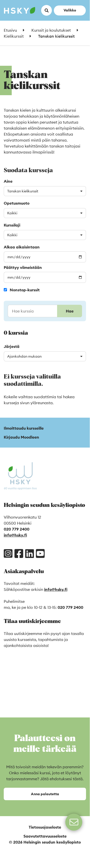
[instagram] (8, 553)
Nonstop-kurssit (25, 289)
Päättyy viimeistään (23, 267)
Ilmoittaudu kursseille (24, 428)
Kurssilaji (12, 225)
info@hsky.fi (15, 535)
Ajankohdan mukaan (24, 356)
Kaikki (12, 213)
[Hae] (45, 311)
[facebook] (18, 553)
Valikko (69, 10)
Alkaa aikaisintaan (22, 246)
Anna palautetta (45, 794)
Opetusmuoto (16, 203)
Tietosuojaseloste (45, 827)
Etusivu (10, 30)
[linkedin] (29, 553)
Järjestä (11, 346)
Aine (8, 181)
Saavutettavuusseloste (45, 836)
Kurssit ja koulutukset (51, 30)
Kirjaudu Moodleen (21, 437)
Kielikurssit (14, 36)
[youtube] (40, 553)
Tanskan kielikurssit (22, 191)
